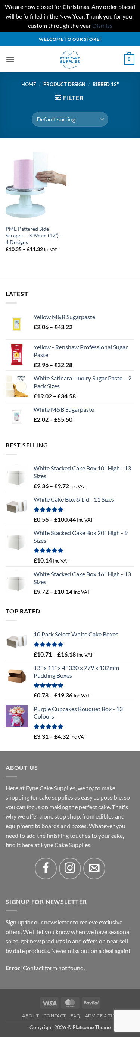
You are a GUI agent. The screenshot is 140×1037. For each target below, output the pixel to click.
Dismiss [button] (102, 25)
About (30, 1015)
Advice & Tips (101, 1015)
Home (28, 84)
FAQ (75, 1015)
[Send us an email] (94, 868)
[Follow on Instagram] (70, 868)
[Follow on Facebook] (46, 868)
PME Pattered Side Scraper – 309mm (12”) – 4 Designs (34, 235)
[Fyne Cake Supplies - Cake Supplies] (70, 59)
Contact (55, 1015)
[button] (10, 59)
